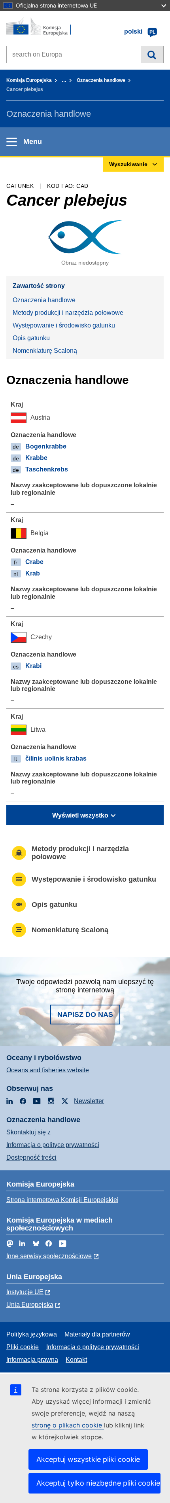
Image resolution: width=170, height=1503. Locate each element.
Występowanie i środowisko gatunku (64, 325)
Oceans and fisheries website (47, 1070)
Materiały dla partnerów (97, 1334)
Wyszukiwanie (152, 54)
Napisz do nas (85, 1014)
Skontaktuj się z (28, 1132)
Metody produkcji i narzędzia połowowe (68, 312)
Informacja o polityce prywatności (52, 1144)
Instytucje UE (24, 1292)
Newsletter (89, 1101)
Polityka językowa (31, 1334)
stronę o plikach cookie (68, 1425)
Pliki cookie (22, 1347)
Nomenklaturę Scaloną (45, 350)
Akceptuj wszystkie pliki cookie (88, 1459)
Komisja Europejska (29, 80)
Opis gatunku (31, 338)
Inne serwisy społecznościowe (49, 1256)
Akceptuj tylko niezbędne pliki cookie (98, 1483)
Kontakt (76, 1359)
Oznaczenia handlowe (101, 80)
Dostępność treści (31, 1157)
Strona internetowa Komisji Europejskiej (62, 1199)
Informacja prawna (32, 1359)
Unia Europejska (29, 1304)
